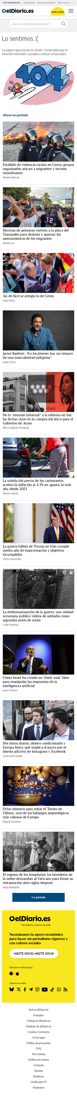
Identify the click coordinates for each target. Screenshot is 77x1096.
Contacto (38, 1065)
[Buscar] (63, 24)
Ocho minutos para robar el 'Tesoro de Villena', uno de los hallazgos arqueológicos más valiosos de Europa (36, 813)
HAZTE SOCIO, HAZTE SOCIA (34, 953)
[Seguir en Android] (11, 973)
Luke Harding (10, 624)
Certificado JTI (39, 1082)
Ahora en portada (15, 115)
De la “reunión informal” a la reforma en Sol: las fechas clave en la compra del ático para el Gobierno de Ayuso (38, 419)
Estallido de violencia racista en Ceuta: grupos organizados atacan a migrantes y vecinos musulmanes (38, 168)
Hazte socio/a (57, 12)
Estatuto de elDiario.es (38, 1026)
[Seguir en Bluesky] (11, 989)
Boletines (38, 1076)
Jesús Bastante (11, 887)
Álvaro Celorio (11, 493)
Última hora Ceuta (64, 3)
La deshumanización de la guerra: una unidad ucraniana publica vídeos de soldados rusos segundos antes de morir (38, 616)
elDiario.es (8, 243)
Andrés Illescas (11, 177)
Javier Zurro (9, 362)
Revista (38, 1070)
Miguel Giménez (12, 821)
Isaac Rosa (9, 300)
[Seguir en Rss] (65, 989)
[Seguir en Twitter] (18, 989)
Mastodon (38, 1087)
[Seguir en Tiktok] (52, 989)
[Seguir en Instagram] (37, 989)
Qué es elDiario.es (38, 1009)
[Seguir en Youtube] (45, 989)
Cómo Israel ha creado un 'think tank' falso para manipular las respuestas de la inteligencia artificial (36, 681)
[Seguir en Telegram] (31, 989)
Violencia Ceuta (29, 3)
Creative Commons (38, 1032)
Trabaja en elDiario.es (38, 1020)
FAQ (38, 1048)
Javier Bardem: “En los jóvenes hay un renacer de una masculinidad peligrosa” (38, 355)
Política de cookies (38, 1059)
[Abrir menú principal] (71, 10)
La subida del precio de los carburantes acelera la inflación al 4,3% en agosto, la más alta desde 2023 (37, 484)
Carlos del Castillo (12, 756)
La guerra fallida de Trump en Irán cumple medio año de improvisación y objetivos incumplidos (36, 550)
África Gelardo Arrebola (16, 427)
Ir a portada (38, 897)
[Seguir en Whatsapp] (59, 989)
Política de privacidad (38, 1043)
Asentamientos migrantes (46, 3)
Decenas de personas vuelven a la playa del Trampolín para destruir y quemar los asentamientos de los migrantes (36, 234)
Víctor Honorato (12, 559)
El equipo (38, 1015)
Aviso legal (38, 1037)
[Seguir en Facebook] (25, 989)
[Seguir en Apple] (17, 973)
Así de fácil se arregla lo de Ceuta (28, 296)
